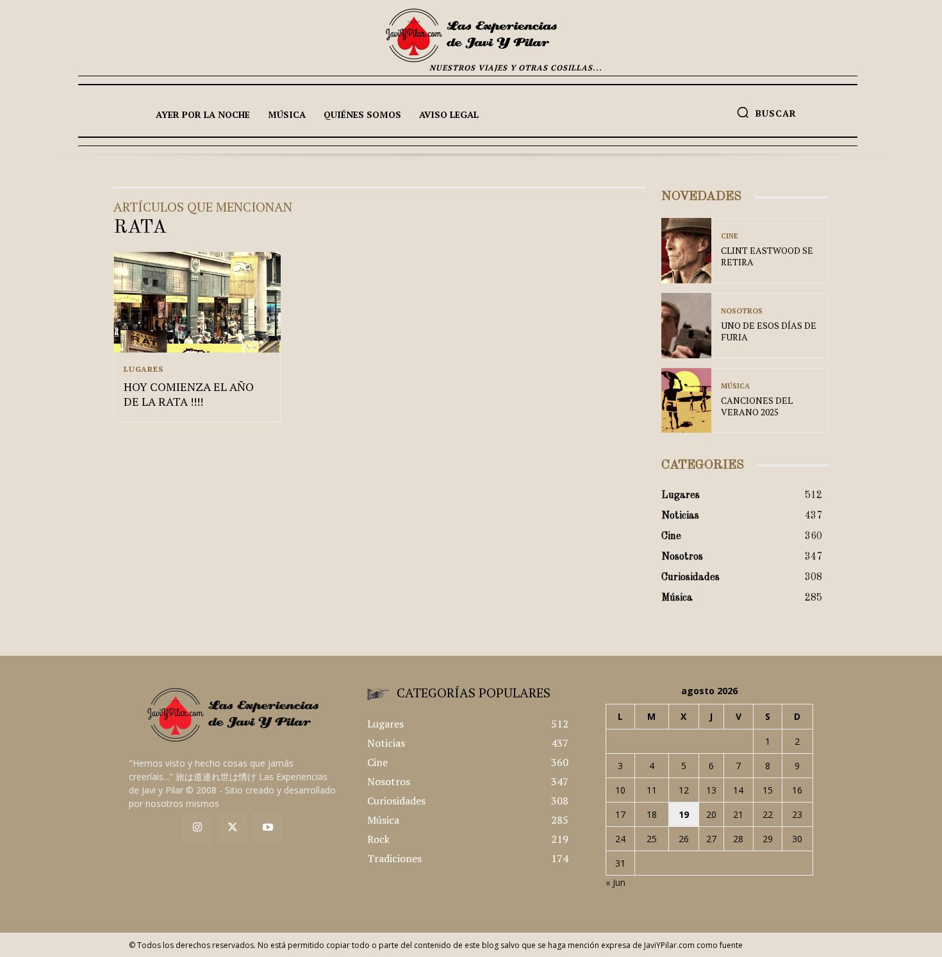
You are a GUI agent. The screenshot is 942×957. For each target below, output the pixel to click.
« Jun (615, 882)
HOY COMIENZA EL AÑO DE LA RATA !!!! (189, 394)
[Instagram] (197, 827)
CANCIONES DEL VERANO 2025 (757, 406)
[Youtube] (267, 827)
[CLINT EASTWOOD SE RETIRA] (686, 250)
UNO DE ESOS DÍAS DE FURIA (768, 331)
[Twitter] (233, 827)
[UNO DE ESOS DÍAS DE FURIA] (686, 325)
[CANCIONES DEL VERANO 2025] (686, 400)
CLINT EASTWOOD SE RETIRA (767, 256)
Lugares (143, 369)
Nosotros (742, 311)
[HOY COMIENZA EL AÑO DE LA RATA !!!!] (197, 302)
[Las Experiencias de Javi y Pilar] (471, 35)
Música (735, 386)
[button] (766, 112)
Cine (729, 236)
